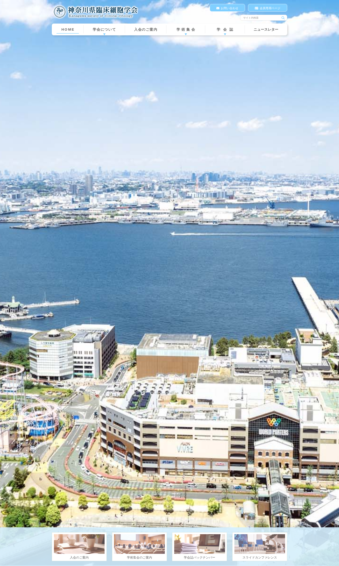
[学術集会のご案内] (139, 544)
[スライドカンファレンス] (259, 544)
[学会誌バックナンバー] (199, 544)
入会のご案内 (146, 29)
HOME (68, 29)
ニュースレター (266, 29)
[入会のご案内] (79, 544)
